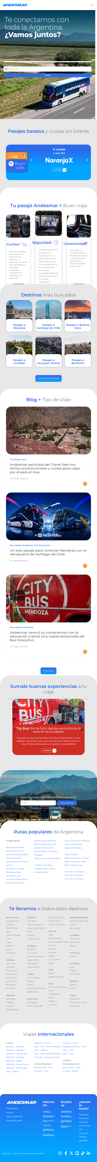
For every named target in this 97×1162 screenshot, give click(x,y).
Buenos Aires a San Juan (45, 844)
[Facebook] (66, 1153)
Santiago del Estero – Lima (74, 1047)
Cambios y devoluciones (48, 1130)
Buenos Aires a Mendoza (45, 841)
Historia (9, 1112)
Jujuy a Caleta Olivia (73, 844)
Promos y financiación (66, 1116)
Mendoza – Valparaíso (15, 1050)
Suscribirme (67, 803)
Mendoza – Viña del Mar (16, 1054)
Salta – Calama (12, 1071)
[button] (81, 729)
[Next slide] (87, 160)
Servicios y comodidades (66, 1121)
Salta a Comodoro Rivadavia (76, 858)
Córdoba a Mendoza (43, 865)
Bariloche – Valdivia (14, 1061)
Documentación (48, 1121)
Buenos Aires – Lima (43, 1067)
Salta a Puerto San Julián (75, 861)
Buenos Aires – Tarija (72, 1067)
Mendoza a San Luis (15, 851)
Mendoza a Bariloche (15, 883)
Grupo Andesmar (14, 1116)
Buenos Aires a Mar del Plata (47, 858)
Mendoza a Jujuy (13, 876)
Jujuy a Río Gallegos (73, 848)
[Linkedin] (88, 1153)
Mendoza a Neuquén (15, 869)
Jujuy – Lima (68, 1054)
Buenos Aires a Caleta (44, 848)
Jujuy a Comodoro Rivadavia (76, 841)
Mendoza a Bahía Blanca (17, 879)
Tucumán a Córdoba (73, 875)
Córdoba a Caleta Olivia (44, 869)
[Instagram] (60, 1153)
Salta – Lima (68, 1050)
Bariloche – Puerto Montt (17, 1064)
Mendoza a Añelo (13, 858)
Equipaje (47, 1125)
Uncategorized (18, 459)
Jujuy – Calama (41, 1050)
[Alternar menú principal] (91, 5)
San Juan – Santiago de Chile (47, 1057)
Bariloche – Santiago (15, 1057)
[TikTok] (83, 1153)
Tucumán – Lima (70, 1043)
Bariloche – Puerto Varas (16, 1068)
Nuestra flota (12, 1108)
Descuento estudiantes (66, 1111)
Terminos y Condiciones (48, 1135)
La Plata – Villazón (70, 1071)
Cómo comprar (47, 1111)
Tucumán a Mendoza (73, 879)
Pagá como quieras (66, 1126)
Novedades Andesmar (21, 545)
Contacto (83, 1122)
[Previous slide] (31, 160)
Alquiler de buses (14, 1120)
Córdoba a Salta (41, 872)
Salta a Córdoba (71, 854)
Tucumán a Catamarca (74, 872)
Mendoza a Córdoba (15, 847)
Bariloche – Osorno (42, 1043)
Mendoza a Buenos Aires (17, 854)
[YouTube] (77, 1153)
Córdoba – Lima (41, 1071)
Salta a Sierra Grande (73, 865)
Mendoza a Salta (13, 872)
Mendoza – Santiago (15, 1047)
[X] (71, 1153)
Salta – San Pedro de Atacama (48, 1047)
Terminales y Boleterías (49, 1116)
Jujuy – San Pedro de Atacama (48, 1054)
